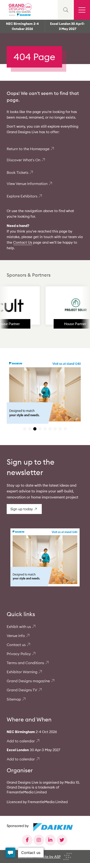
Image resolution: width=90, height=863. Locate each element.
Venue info (16, 635)
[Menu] (82, 10)
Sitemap (14, 699)
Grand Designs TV (22, 690)
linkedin (50, 840)
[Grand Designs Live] (20, 9)
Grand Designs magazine (28, 681)
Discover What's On (23, 160)
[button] (24, 428)
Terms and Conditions (25, 662)
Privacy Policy (19, 653)
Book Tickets (17, 172)
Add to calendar (21, 741)
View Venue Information (27, 183)
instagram (38, 840)
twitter (62, 840)
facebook (27, 840)
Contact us (16, 644)
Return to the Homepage (28, 148)
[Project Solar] (66, 305)
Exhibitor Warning (22, 671)
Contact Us (22, 242)
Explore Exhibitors (22, 196)
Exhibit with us (19, 626)
